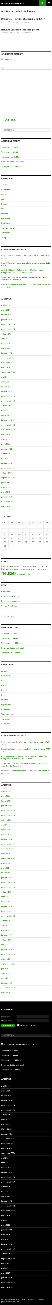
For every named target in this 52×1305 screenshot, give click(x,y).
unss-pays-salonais (12, 3)
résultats (8, 573)
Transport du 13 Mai (9, 147)
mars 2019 (5, 492)
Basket (4, 194)
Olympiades (6, 218)
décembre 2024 (8, 358)
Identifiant (5, 1017)
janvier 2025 (6, 353)
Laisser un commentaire (20, 22)
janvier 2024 (6, 391)
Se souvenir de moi (28, 1025)
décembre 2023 (8, 396)
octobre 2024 (7, 367)
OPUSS (10, 120)
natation (43, 569)
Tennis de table (7, 228)
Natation (4, 213)
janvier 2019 (6, 497)
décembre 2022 (8, 425)
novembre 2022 (8, 430)
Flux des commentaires (11, 601)
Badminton (5, 190)
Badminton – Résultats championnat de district (23, 19)
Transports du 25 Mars (11, 157)
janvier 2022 (6, 449)
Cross (3, 199)
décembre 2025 (8, 324)
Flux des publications (10, 596)
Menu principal (49, 3)
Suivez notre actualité (21, 1045)
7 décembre (9, 567)
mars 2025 (5, 343)
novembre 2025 (8, 329)
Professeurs (6, 223)
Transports (5, 233)
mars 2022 (5, 444)
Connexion (5, 591)
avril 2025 (5, 339)
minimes (37, 569)
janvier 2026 (6, 319)
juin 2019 (5, 482)
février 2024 (6, 387)
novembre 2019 (8, 468)
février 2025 (6, 348)
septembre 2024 (8, 372)
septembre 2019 (8, 478)
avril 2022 (5, 439)
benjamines (15, 569)
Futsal (4, 204)
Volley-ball (5, 237)
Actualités (5, 185)
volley (29, 574)
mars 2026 (5, 310)
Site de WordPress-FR (10, 606)
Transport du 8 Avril (9, 152)
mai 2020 (5, 458)
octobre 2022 (7, 434)
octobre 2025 (7, 334)
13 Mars (16, 567)
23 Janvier (42, 566)
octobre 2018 (7, 506)
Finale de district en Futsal (12, 162)
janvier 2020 (6, 463)
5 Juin (3, 567)
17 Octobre (33, 567)
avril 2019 (5, 487)
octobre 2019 (7, 473)
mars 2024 (5, 382)
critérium (31, 569)
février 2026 (6, 315)
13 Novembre (24, 567)
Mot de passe (7, 1021)
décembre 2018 (8, 502)
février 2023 (6, 415)
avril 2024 (5, 377)
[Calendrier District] (10, 59)
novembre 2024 (8, 363)
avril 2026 (5, 305)
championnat (24, 569)
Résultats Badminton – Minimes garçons (20, 30)
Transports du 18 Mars (11, 166)
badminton (6, 569)
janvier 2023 (6, 420)
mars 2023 (5, 410)
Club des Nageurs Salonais (12, 270)
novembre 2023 (8, 401)
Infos (3, 209)
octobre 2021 (7, 454)
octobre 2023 (7, 406)
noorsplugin (32, 1299)
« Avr (4, 550)
